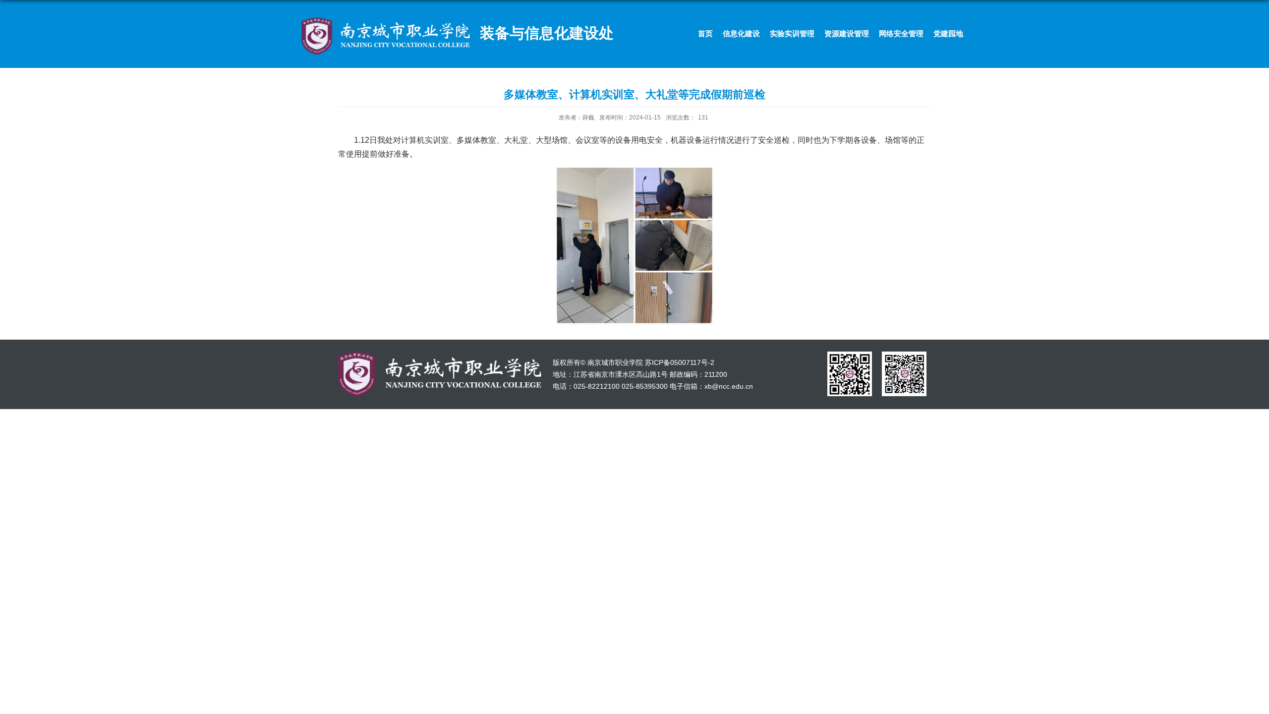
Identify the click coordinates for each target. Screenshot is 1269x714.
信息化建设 (741, 33)
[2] (904, 354)
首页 (705, 33)
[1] (849, 354)
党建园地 (948, 33)
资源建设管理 (846, 33)
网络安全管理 (901, 33)
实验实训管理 (792, 33)
